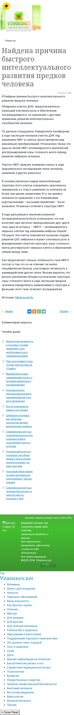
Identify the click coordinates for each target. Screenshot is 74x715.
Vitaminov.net (16, 578)
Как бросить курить (19, 605)
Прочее (12, 705)
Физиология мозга (19, 700)
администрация (43, 518)
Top (2, 573)
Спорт (10, 651)
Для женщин (15, 617)
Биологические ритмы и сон (25, 663)
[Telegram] (44, 311)
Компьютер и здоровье (22, 630)
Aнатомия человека (19, 688)
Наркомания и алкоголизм (24, 634)
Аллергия (13, 675)
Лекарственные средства (23, 680)
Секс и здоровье (18, 646)
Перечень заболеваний (22, 597)
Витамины (13, 584)
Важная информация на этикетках (29, 659)
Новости (10, 40)
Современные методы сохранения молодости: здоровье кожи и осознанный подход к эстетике (19, 439)
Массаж (12, 613)
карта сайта (59, 518)
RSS (69, 518)
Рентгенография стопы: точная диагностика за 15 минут (19, 365)
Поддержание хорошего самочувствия (32, 638)
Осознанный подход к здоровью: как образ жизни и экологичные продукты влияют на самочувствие (18, 459)
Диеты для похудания (21, 588)
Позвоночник (15, 671)
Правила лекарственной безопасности (32, 684)
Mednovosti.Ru (24, 297)
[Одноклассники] (34, 311)
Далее (64, 311)
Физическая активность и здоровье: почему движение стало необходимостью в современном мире (19, 348)
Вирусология (15, 696)
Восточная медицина (20, 692)
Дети (10, 655)
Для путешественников (22, 626)
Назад (9, 311)
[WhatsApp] (39, 311)
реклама (29, 518)
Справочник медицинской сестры (29, 667)
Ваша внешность (18, 601)
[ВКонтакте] (29, 311)
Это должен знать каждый (24, 642)
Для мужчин (15, 621)
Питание (12, 609)
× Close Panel (9, 712)
